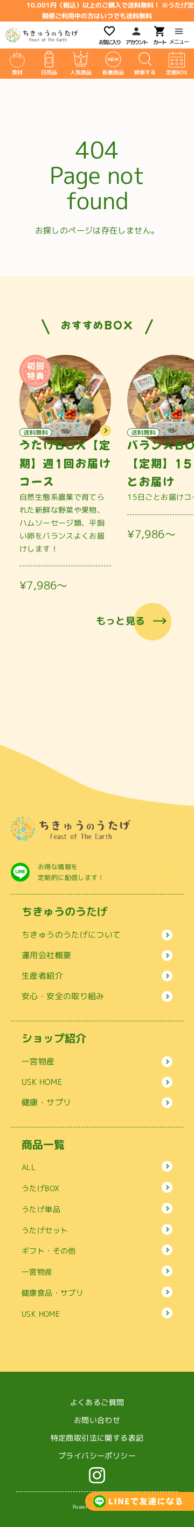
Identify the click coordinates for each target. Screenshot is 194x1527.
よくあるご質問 (97, 1402)
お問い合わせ (97, 1420)
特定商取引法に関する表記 (97, 1438)
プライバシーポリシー (97, 1455)
